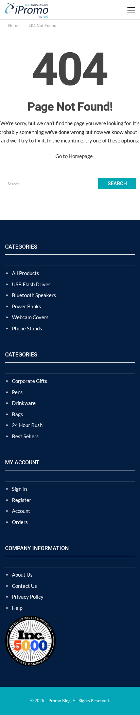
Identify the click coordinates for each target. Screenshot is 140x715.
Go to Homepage (73, 156)
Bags (17, 414)
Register (21, 500)
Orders (20, 522)
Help (17, 608)
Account (21, 511)
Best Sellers (25, 436)
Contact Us (24, 586)
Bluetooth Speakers (34, 295)
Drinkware (24, 403)
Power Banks (26, 306)
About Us (22, 575)
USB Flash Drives (31, 284)
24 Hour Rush (27, 425)
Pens (17, 392)
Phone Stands (27, 328)
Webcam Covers (30, 317)
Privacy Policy (27, 597)
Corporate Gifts (29, 381)
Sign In (19, 489)
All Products (25, 273)
